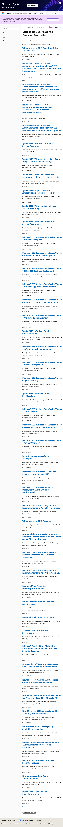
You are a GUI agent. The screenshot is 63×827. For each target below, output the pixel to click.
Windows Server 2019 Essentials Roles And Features (40, 49)
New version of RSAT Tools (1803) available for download (37, 727)
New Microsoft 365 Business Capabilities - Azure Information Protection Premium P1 (41, 745)
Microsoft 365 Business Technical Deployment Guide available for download (37, 489)
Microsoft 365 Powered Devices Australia (36, 27)
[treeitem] (10, 32)
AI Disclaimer (4, 823)
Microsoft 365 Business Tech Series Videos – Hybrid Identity (42, 379)
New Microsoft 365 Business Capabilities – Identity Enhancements (41, 712)
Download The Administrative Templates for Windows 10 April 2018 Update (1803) (41, 696)
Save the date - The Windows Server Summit (35, 631)
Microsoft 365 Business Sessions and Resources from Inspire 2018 (39, 472)
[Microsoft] (3, 13)
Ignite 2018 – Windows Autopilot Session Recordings (37, 144)
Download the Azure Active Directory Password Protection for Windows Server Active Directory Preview (41, 536)
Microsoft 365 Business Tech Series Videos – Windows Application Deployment (42, 285)
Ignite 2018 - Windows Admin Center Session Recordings (39, 207)
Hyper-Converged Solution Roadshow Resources (34, 792)
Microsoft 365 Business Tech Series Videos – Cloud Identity (42, 410)
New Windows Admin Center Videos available (35, 777)
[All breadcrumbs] (23, 27)
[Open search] (55, 13)
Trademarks (13, 826)
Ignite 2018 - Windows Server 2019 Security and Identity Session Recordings (41, 175)
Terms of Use (4, 826)
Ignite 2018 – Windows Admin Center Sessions (36, 332)
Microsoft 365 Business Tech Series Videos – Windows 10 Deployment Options (42, 254)
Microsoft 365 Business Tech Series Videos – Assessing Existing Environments (42, 425)
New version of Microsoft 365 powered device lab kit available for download (40, 665)
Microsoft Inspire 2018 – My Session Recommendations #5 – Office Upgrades (41, 506)
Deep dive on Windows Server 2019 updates (36, 457)
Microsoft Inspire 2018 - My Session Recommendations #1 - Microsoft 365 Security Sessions (39, 648)
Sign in (59, 13)
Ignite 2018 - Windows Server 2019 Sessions (36, 394)
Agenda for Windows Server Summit (39, 617)
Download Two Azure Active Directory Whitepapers (35, 587)
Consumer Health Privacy (46, 823)
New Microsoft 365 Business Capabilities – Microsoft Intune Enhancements (41, 681)
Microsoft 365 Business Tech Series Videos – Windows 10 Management (42, 316)
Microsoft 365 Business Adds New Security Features (38, 761)
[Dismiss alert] (60, 3)
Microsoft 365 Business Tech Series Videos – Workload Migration (42, 363)
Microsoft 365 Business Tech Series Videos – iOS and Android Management (42, 347)
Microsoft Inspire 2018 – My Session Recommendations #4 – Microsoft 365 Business (39, 555)
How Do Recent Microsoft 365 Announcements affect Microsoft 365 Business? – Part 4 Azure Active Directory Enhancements (41, 67)
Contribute (29, 823)
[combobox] (10, 29)
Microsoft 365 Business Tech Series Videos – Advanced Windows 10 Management (42, 300)
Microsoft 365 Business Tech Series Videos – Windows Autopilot (42, 238)
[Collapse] (19, 26)
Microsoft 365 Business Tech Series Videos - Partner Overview (42, 441)
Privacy (35, 823)
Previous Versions (14, 823)
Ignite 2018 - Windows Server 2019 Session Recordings (38, 222)
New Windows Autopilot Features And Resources (38, 602)
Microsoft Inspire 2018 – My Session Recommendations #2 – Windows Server (41, 571)
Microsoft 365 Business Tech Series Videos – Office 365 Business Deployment (42, 269)
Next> (24, 807)
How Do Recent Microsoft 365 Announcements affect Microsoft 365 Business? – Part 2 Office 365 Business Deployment (37, 108)
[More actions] (60, 27)
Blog (22, 823)
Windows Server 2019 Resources (37, 521)
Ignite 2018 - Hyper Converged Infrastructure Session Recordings (38, 191)
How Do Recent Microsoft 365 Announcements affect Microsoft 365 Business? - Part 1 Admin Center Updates (41, 128)
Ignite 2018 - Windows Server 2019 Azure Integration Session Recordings (41, 160)
